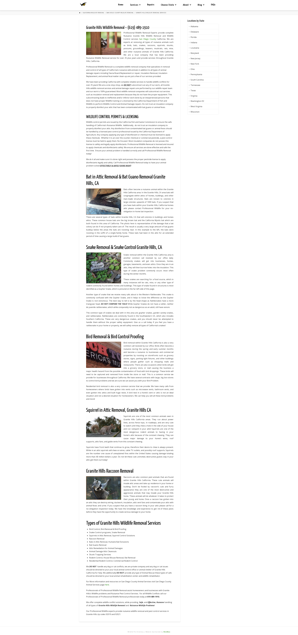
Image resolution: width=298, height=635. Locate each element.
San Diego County (147, 39)
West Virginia (196, 106)
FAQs (213, 5)
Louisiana (195, 48)
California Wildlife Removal (93, 13)
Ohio (193, 69)
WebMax (167, 632)
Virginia (194, 96)
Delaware (195, 32)
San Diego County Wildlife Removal (120, 13)
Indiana (194, 42)
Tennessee (195, 85)
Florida (193, 37)
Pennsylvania (196, 74)
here (107, 584)
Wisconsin (195, 112)
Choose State (168, 3)
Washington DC (197, 101)
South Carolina (197, 79)
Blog (200, 3)
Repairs (150, 5)
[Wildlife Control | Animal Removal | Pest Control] (83, 4)
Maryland (195, 53)
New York (195, 64)
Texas (193, 90)
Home (120, 5)
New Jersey (195, 58)
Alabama (194, 26)
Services (135, 3)
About (186, 3)
